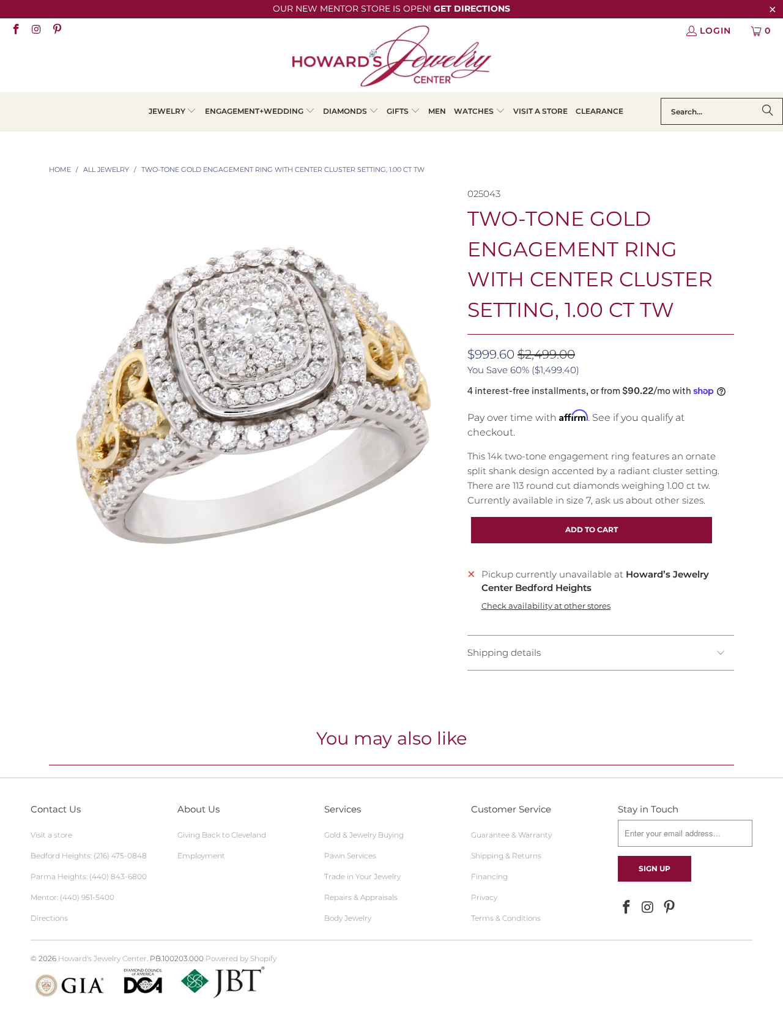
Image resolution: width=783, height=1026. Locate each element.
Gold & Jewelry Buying (364, 834)
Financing (489, 876)
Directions (49, 918)
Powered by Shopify (241, 958)
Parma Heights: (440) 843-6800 (89, 876)
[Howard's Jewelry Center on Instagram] (36, 30)
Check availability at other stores (545, 606)
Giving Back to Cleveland (221, 834)
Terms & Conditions (506, 918)
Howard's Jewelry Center (102, 958)
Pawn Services (350, 855)
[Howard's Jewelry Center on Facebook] (15, 30)
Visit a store (51, 834)
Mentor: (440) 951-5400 (72, 897)
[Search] (767, 111)
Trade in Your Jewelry (362, 876)
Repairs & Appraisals (361, 897)
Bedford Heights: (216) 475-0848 (89, 855)
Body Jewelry (347, 918)
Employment (201, 855)
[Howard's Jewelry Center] (391, 58)
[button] (173, 112)
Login (715, 30)
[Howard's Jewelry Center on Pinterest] (56, 30)
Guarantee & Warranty (511, 834)
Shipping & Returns (506, 855)
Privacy (484, 897)
